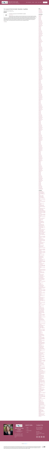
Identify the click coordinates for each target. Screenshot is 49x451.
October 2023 (40, 40)
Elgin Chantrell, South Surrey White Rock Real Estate (41, 273)
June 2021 (40, 62)
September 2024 (41, 35)
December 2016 (40, 106)
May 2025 (40, 28)
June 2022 (40, 53)
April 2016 (40, 113)
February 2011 (40, 166)
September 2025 (41, 25)
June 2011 (40, 162)
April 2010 (40, 174)
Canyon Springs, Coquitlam (42, 214)
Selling (36, 2)
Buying (33, 2)
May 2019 (40, 82)
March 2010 (40, 175)
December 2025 (40, 22)
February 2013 (40, 145)
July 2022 (40, 52)
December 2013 (40, 137)
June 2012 (40, 152)
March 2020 (40, 74)
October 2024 (40, 34)
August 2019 (40, 79)
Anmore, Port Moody (41, 197)
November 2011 (40, 158)
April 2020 (40, 73)
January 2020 (40, 76)
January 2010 (40, 177)
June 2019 (40, 81)
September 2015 (41, 119)
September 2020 (41, 69)
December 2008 (41, 188)
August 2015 (40, 120)
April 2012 (40, 154)
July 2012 (40, 151)
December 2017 (40, 96)
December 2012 (40, 147)
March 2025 (40, 30)
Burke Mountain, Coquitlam (42, 211)
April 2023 (40, 45)
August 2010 (40, 171)
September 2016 (41, 109)
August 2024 (40, 36)
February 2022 (40, 56)
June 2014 (40, 132)
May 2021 (40, 63)
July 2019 (40, 80)
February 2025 (40, 31)
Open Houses (40, 11)
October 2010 (40, 169)
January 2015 (40, 126)
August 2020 (40, 70)
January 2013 (40, 146)
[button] (45, 2)
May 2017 (40, 102)
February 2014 (40, 135)
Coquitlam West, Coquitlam (42, 251)
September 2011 (41, 160)
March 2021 (40, 65)
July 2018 (40, 90)
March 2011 (40, 165)
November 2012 (40, 148)
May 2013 (40, 143)
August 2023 (40, 42)
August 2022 (40, 51)
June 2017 (40, 101)
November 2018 (40, 87)
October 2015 (40, 118)
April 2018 (40, 93)
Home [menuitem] (27, 2)
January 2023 (40, 48)
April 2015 (40, 123)
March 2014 (40, 134)
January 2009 (40, 187)
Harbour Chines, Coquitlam (42, 289)
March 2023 (40, 46)
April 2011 (40, 164)
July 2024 (40, 37)
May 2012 (40, 153)
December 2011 (40, 157)
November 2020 (41, 67)
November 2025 (40, 23)
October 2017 (40, 98)
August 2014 (40, 130)
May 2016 (40, 112)
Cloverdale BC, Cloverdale (42, 239)
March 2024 (40, 39)
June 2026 (40, 17)
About (41, 2)
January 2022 (40, 57)
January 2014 (40, 136)
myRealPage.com (25, 443)
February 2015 (40, 125)
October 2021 (40, 59)
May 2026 (40, 18)
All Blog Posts (40, 9)
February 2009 (40, 186)
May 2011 (40, 163)
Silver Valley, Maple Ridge (42, 367)
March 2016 (40, 114)
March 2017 (40, 104)
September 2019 (41, 78)
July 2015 (40, 121)
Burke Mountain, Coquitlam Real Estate (10, 11)
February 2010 (40, 176)
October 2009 (40, 179)
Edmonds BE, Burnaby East (42, 269)
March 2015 (40, 124)
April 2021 (40, 64)
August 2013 (40, 140)
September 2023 (41, 41)
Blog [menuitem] (38, 2)
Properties (29, 2)
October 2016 (40, 108)
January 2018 (40, 95)
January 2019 (40, 85)
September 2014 (41, 129)
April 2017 (40, 103)
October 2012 (40, 149)
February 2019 (40, 84)
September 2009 (41, 180)
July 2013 (40, 141)
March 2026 (40, 20)
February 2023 (40, 47)
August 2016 (40, 110)
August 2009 (40, 181)
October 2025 (40, 24)
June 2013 (40, 142)
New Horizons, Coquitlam (42, 329)
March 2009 (40, 185)
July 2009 (40, 182)
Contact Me (45, 2)
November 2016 (40, 107)
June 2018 (40, 91)
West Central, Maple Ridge (42, 395)
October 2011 (40, 159)
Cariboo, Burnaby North (42, 218)
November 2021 (40, 58)
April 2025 (40, 29)
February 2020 (40, 75)
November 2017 (40, 97)
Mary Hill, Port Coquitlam (42, 314)
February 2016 (40, 115)
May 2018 (40, 92)
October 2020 (40, 68)
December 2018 (40, 86)
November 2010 (40, 168)
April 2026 (40, 19)
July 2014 (40, 131)
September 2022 (41, 50)
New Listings (40, 10)
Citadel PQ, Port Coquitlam (42, 236)
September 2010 (41, 170)
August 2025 (40, 26)
